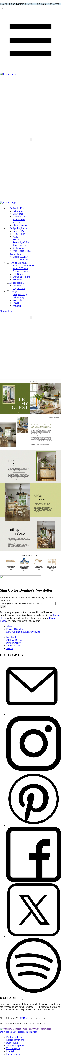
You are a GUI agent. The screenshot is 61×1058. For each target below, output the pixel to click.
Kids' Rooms (19, 219)
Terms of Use (13, 645)
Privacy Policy (13, 642)
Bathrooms (18, 211)
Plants (15, 236)
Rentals (16, 239)
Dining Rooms (20, 216)
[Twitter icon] (33, 936)
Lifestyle (13, 291)
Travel (16, 303)
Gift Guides (18, 274)
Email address (19, 603)
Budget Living (20, 294)
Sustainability (19, 248)
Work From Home (22, 250)
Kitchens (17, 222)
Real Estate (18, 300)
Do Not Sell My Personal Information (18, 1031)
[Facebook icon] (33, 881)
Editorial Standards (15, 629)
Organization (19, 288)
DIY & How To (20, 259)
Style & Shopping (18, 262)
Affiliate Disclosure (15, 640)
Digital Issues (13, 1054)
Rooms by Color (21, 242)
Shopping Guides (21, 276)
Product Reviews (21, 271)
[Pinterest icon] (33, 825)
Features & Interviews (23, 265)
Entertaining (19, 297)
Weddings (17, 279)
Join (3, 607)
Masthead (11, 637)
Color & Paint (19, 231)
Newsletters (6, 311)
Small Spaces (19, 245)
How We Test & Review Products (23, 631)
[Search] (31, 139)
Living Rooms (20, 225)
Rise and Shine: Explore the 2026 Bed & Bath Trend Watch (29, 4)
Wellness (17, 305)
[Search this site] (30, 199)
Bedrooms (18, 213)
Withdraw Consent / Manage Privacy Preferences (27, 1028)
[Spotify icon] (33, 992)
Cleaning (17, 285)
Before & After (20, 256)
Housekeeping (16, 282)
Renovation (15, 254)
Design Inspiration (18, 228)
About (9, 626)
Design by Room (17, 208)
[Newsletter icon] (33, 714)
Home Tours (19, 234)
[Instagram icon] (33, 770)
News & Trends (20, 268)
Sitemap (10, 648)
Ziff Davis (24, 1018)
